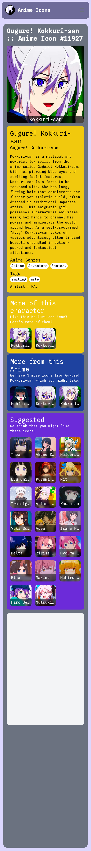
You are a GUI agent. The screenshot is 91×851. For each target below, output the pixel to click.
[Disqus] (45, 669)
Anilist (17, 287)
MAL (34, 287)
